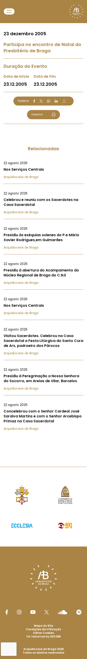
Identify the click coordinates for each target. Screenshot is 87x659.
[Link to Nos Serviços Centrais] (43, 170)
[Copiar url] (64, 101)
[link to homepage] (76, 11)
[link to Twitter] (46, 612)
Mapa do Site (43, 626)
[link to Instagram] (19, 612)
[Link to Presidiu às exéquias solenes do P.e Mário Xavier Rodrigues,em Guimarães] (43, 238)
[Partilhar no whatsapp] (48, 101)
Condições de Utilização (43, 629)
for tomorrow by (43, 636)
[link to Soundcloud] (62, 612)
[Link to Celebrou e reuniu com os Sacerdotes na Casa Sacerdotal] (43, 202)
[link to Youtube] (32, 612)
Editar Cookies (43, 633)
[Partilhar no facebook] (34, 101)
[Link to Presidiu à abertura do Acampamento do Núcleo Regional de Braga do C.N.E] (43, 273)
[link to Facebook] (6, 612)
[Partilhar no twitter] (41, 100)
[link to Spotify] (79, 612)
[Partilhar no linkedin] (56, 101)
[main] (43, 224)
